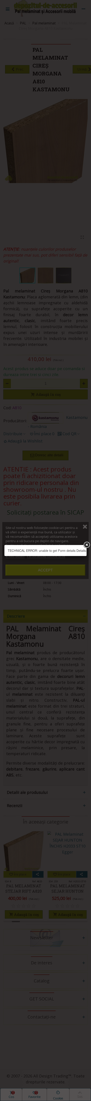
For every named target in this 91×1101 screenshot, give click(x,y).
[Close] (87, 545)
